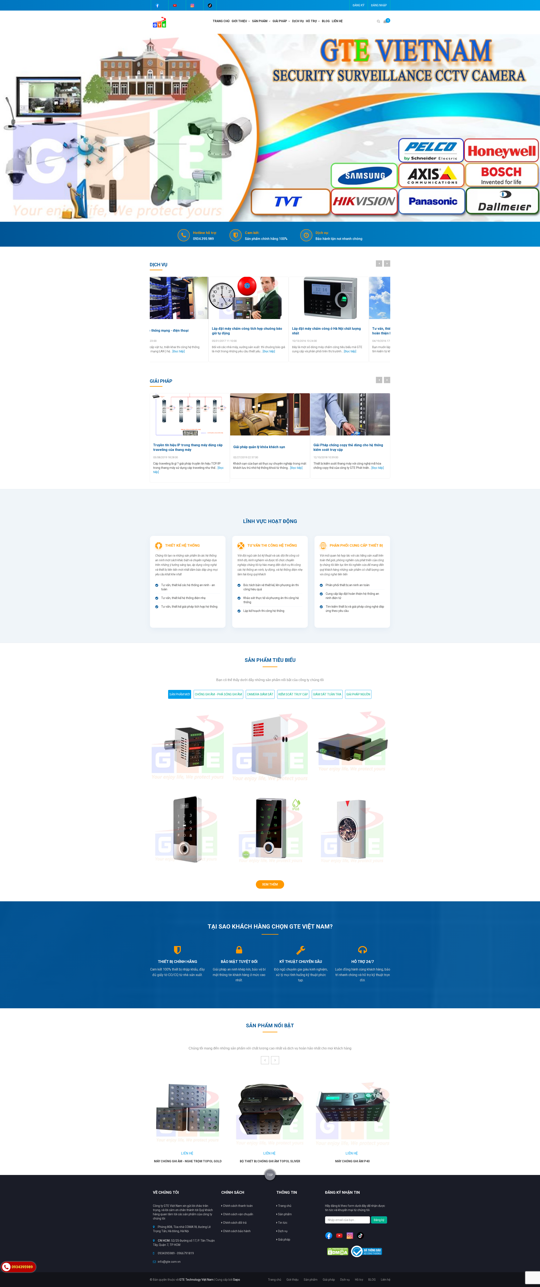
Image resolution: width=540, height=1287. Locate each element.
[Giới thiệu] (249, 21)
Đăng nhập (379, 5)
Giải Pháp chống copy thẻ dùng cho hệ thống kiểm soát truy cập (188, 447)
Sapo (236, 1279)
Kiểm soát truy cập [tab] (293, 694)
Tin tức (282, 1222)
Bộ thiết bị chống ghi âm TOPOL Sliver (270, 1161)
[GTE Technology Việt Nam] (158, 22)
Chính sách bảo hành (236, 1231)
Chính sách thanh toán (237, 1205)
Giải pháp (280, 21)
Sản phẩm (284, 1214)
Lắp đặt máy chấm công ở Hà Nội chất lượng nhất (187, 331)
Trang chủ (221, 21)
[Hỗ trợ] (319, 21)
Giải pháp (283, 1239)
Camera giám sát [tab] (260, 694)
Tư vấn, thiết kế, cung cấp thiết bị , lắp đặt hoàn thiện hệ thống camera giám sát (266, 331)
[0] (385, 21)
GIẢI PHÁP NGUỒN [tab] (358, 694)
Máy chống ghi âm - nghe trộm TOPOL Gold (188, 1161)
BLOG (326, 21)
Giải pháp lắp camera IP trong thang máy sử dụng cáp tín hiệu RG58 (347, 447)
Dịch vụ (298, 21)
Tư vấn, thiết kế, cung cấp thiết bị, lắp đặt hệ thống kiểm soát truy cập (348, 331)
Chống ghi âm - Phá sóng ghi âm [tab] (218, 694)
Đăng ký (358, 5)
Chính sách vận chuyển (237, 1214)
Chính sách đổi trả (234, 1222)
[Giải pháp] (289, 21)
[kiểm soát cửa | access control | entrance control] (270, 128)
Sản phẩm (259, 21)
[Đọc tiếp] (211, 351)
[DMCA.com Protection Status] (337, 1251)
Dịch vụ (282, 1231)
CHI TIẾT (198, 1108)
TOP (270, 1175)
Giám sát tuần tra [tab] (327, 694)
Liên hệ (337, 21)
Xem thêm (270, 884)
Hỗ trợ (311, 21)
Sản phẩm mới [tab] (179, 694)
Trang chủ (284, 1205)
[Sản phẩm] (270, 21)
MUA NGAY (179, 1108)
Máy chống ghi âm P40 (352, 1161)
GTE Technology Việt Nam (196, 1279)
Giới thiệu (239, 21)
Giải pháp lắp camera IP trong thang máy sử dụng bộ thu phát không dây (267, 447)
